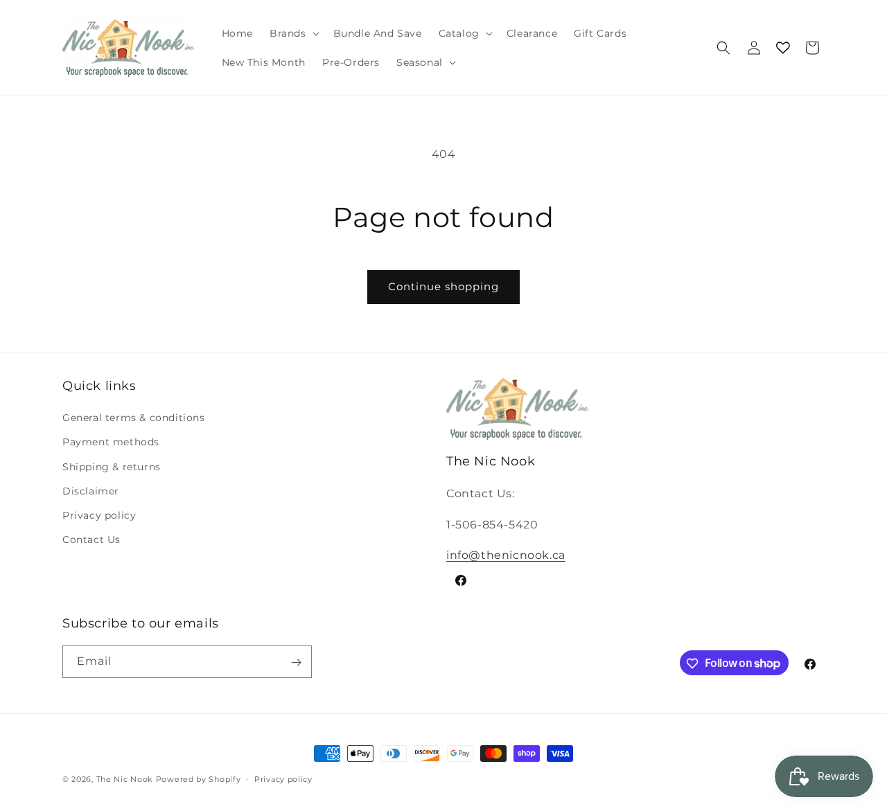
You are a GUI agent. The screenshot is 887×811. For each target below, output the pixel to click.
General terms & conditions (133, 417)
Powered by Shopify (198, 779)
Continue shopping (443, 286)
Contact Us (91, 539)
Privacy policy (99, 515)
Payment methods (110, 442)
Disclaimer (90, 491)
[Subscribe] (296, 662)
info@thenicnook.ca (505, 555)
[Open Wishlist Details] (783, 48)
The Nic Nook (124, 779)
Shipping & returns (111, 467)
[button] (293, 33)
